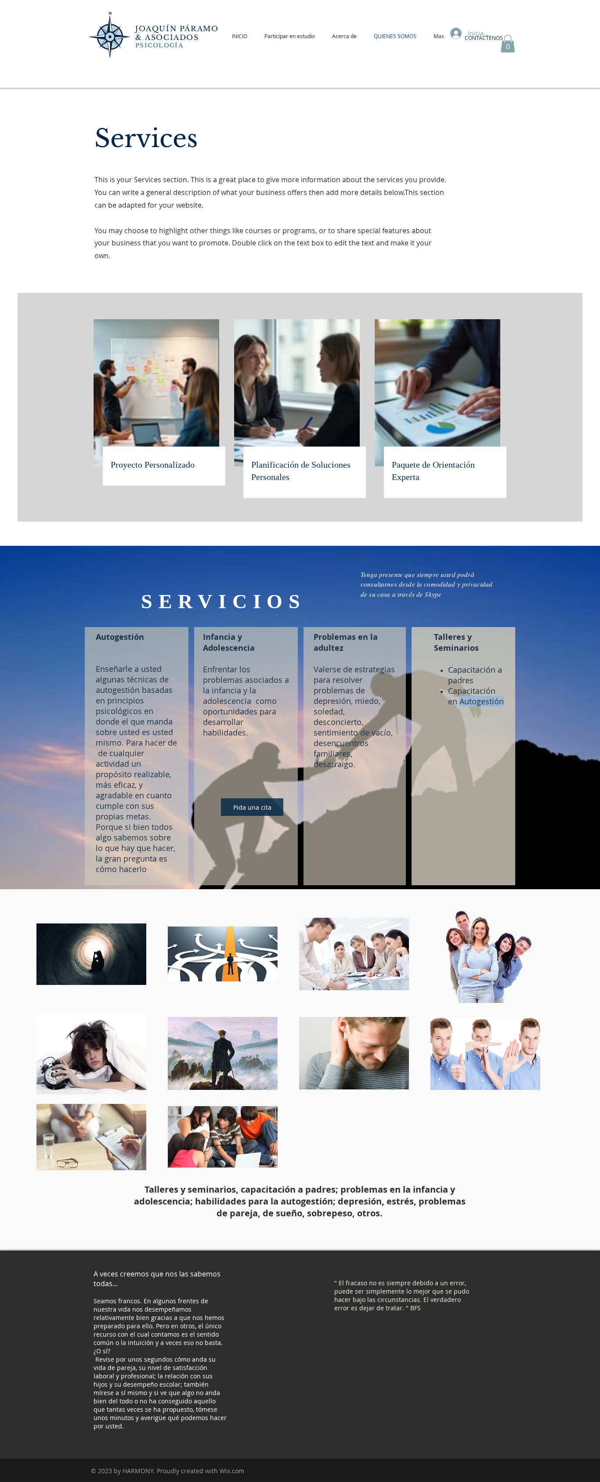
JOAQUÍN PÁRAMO (176, 28)
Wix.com (232, 1471)
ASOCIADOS (173, 37)
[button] (507, 44)
